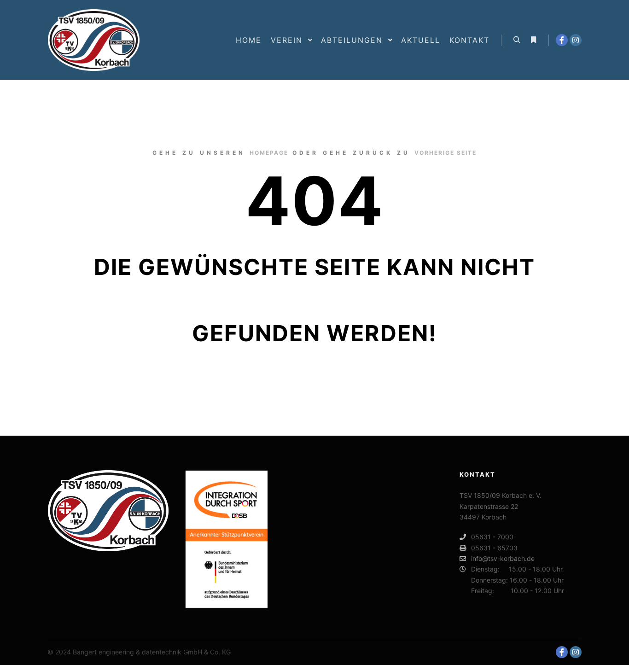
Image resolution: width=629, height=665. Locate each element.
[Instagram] (576, 40)
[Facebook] (562, 40)
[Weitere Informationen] (533, 40)
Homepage (269, 152)
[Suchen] (516, 40)
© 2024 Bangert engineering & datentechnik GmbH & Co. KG (139, 652)
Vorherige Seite (445, 152)
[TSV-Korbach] (93, 40)
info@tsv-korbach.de (503, 558)
